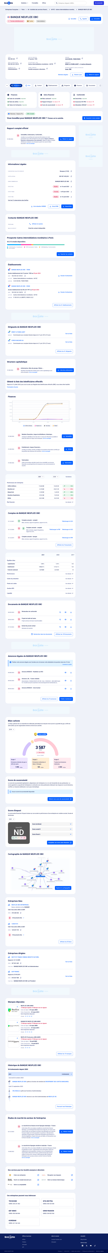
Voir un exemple (30, 143)
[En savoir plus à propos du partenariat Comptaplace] (38, 1185)
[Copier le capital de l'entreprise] (71, 176)
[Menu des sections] (7, 85)
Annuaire (24, 1244)
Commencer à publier (67, 664)
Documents (92, 85)
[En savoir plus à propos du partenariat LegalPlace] (38, 1175)
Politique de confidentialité (88, 1251)
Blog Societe (84, 1239)
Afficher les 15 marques (65, 1054)
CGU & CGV (66, 1251)
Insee (66, 69)
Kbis (29, 85)
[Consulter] (65, 612)
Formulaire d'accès (12, 387)
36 (29, 1016)
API (23, 1247)
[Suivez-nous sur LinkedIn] (82, 1246)
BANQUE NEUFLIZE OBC (19, 1081)
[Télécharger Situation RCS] (71, 186)
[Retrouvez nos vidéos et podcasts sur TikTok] (95, 1246)
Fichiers (24, 1242)
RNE (70, 69)
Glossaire (53, 1242)
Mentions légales (63, 74)
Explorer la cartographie (63, 888)
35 (27, 1016)
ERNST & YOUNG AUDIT (72, 64)
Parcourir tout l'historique (64, 1106)
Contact (39, 85)
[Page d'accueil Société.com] (8, 3)
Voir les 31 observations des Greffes (18, 200)
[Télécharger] (71, 612)
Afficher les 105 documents (64, 634)
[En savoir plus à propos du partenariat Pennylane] (72, 1180)
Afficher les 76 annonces (49, 699)
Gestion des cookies (75, 1251)
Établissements (53, 85)
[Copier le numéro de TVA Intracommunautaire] (19, 68)
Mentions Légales (100, 1251)
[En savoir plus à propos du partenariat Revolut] (38, 1180)
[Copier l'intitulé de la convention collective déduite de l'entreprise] (71, 171)
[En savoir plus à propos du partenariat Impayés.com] (72, 1175)
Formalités (35, 3)
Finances (79, 85)
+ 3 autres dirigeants (85, 64)
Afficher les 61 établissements (63, 305)
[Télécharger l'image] (17, 1006)
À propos (60, 1251)
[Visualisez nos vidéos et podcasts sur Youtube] (91, 1246)
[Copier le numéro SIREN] (17, 58)
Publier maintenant (66, 699)
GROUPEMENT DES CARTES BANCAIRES (57, 1081)
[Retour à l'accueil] (9, 1237)
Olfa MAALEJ (16, 1091)
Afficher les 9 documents (64, 545)
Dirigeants (67, 85)
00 (25, 1016)
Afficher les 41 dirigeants (64, 351)
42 (31, 1016)
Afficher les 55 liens (66, 942)
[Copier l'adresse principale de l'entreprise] (82, 58)
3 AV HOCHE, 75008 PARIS (72, 59)
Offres (44, 3)
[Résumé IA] (60, 612)
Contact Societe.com (56, 1239)
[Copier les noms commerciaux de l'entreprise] (71, 181)
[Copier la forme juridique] (47, 68)
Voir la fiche (68, 333)
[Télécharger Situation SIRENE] (71, 191)
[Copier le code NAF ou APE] (55, 63)
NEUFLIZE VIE (52, 1096)
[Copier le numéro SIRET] (21, 63)
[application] (40, 411)
